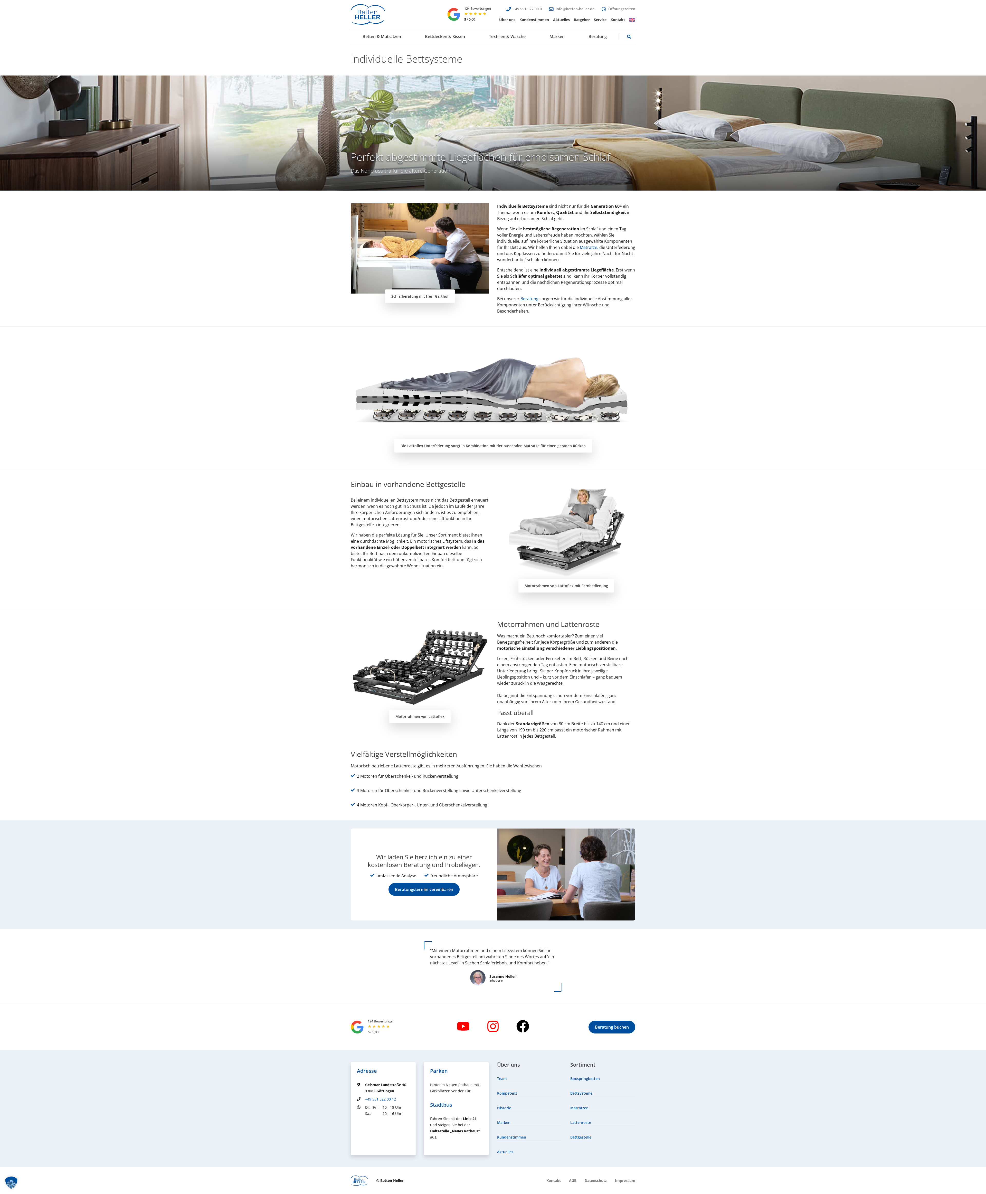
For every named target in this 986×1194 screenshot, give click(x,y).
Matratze (588, 247)
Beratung (529, 299)
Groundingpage (370, 1123)
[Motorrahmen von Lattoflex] (420, 668)
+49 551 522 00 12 (380, 1099)
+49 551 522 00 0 (527, 8)
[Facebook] (522, 1026)
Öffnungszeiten (621, 8)
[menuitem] (507, 20)
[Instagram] (493, 1026)
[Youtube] (463, 1026)
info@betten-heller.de (575, 8)
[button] (507, 20)
